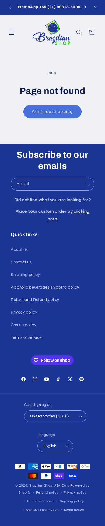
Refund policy (47, 492)
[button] (11, 32)
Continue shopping (52, 111)
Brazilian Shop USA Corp (49, 485)
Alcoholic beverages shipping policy (45, 287)
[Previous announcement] (10, 7)
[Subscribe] (88, 184)
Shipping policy (25, 275)
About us (19, 250)
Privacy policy (24, 312)
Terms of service (26, 338)
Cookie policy (23, 325)
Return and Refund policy (35, 300)
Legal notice (74, 509)
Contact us (21, 262)
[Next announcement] (95, 7)
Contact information (42, 509)
